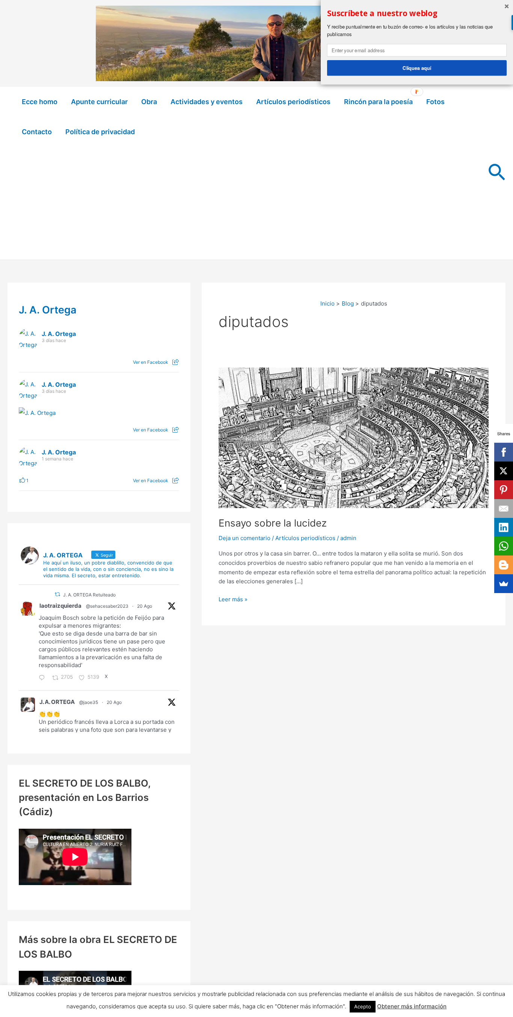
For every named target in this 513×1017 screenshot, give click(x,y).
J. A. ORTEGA (57, 701)
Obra (149, 102)
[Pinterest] (503, 489)
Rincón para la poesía (378, 102)
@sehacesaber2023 (107, 606)
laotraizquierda (60, 605)
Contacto (37, 132)
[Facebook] (503, 452)
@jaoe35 (88, 702)
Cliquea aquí (417, 67)
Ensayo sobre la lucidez (273, 523)
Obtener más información (412, 1006)
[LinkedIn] (503, 527)
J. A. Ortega (48, 310)
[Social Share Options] (175, 362)
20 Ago (144, 606)
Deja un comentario (244, 538)
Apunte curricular (99, 102)
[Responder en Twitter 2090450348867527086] (43, 678)
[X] (503, 471)
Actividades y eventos (206, 102)
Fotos (435, 102)
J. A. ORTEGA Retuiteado (89, 595)
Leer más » (233, 599)
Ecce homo (39, 102)
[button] (496, 173)
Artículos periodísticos (293, 102)
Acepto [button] (362, 1006)
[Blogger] (503, 564)
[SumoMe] (503, 583)
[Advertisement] (248, 203)
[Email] (503, 508)
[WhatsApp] (503, 546)
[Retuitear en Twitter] (57, 594)
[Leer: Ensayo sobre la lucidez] (354, 437)
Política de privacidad (100, 132)
